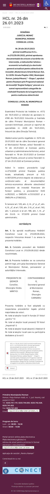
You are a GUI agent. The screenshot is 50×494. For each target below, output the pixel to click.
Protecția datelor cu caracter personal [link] (25, 486)
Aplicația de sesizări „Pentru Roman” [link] (18, 453)
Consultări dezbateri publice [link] (24, 484)
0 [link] (46, 27)
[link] (46, 3)
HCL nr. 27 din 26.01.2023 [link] (36, 378)
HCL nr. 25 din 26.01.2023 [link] (13, 378)
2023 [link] (11, 13)
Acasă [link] (5, 13)
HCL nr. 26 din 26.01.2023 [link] (15, 20)
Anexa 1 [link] (12, 368)
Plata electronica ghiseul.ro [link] (14, 439)
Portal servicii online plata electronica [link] (19, 437)
